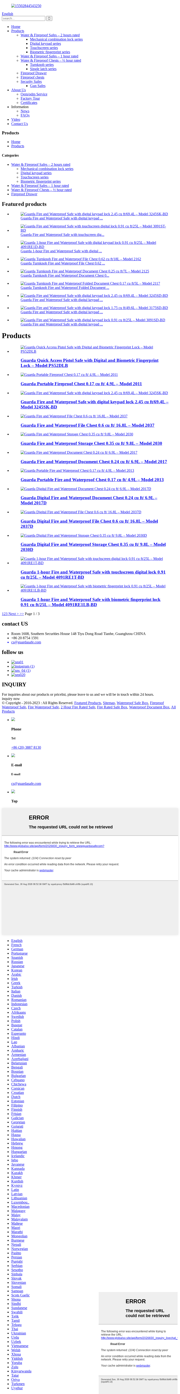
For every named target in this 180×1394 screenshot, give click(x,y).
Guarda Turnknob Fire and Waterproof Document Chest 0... (65, 275)
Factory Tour (30, 98)
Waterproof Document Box (149, 707)
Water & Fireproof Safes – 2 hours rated (50, 35)
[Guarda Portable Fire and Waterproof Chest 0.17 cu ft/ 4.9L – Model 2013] (77, 470)
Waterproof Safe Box (132, 703)
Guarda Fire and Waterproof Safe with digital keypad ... (62, 218)
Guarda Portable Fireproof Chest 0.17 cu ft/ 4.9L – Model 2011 (81, 383)
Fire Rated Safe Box (112, 707)
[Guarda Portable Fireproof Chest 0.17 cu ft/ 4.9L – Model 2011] (69, 375)
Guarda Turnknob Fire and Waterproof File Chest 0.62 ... (63, 263)
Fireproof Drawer (34, 73)
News (25, 111)
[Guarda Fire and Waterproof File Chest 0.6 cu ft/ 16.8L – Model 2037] (74, 416)
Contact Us (19, 124)
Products (17, 31)
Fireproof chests (32, 77)
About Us (18, 90)
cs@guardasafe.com (26, 784)
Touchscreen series (44, 48)
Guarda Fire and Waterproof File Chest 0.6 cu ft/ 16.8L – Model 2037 (87, 425)
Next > (14, 614)
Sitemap (109, 703)
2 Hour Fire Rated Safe (78, 707)
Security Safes (31, 81)
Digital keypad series (45, 43)
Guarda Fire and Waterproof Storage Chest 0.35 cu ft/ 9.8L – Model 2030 (91, 443)
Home (15, 27)
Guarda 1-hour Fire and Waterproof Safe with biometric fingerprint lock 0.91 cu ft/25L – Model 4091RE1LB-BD (91, 602)
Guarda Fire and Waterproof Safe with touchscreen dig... (62, 235)
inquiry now (11, 699)
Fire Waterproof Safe (43, 707)
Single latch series (43, 69)
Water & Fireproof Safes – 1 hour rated (49, 56)
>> (22, 614)
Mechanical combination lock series (56, 39)
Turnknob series (42, 65)
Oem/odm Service (34, 94)
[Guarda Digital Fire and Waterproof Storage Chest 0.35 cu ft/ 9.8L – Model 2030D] (84, 535)
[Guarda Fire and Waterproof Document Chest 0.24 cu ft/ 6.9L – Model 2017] (79, 452)
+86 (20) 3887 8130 (26, 747)
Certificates (29, 103)
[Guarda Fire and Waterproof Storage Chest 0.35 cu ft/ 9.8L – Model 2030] (77, 434)
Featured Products (87, 703)
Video (15, 119)
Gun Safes (37, 86)
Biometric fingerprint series (50, 52)
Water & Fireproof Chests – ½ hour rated (51, 60)
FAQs (25, 115)
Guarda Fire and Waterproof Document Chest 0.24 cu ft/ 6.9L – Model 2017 (94, 461)
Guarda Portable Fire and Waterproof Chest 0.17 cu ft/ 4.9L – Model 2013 (92, 479)
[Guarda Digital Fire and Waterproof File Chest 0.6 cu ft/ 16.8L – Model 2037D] (81, 512)
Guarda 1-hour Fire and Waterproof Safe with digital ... (61, 251)
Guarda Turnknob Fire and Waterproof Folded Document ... (65, 288)
